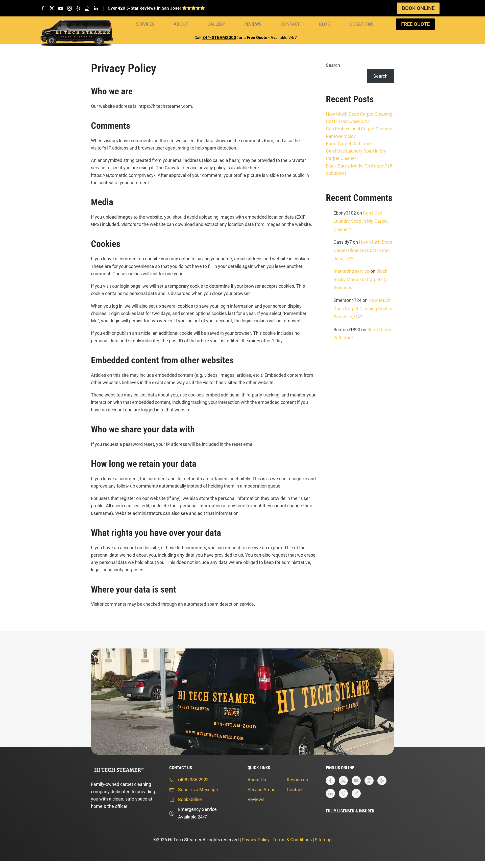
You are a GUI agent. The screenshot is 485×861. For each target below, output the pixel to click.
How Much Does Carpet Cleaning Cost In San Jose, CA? (362, 250)
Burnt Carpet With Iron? (349, 143)
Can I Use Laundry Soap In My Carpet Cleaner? (360, 221)
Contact (290, 24)
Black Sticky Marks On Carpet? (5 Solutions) (360, 279)
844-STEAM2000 (219, 37)
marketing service (351, 271)
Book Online (418, 8)
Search (333, 65)
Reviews (252, 24)
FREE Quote (415, 24)
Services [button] (145, 24)
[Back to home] (76, 33)
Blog (324, 24)
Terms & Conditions (292, 839)
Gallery (216, 24)
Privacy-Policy (256, 839)
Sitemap (323, 839)
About (181, 24)
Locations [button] (361, 24)
